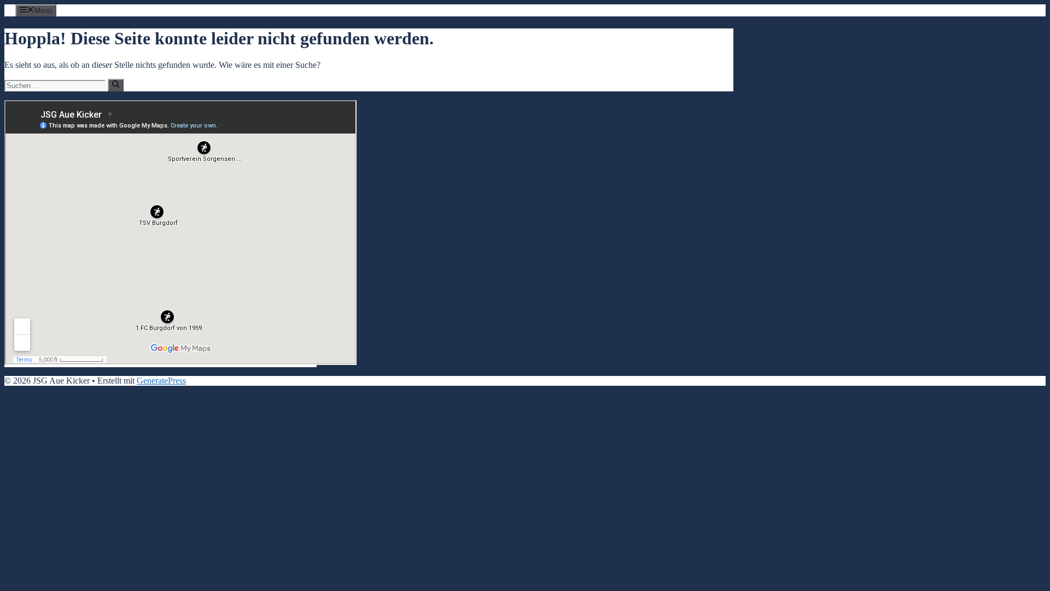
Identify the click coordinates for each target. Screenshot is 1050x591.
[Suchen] (116, 85)
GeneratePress (161, 380)
